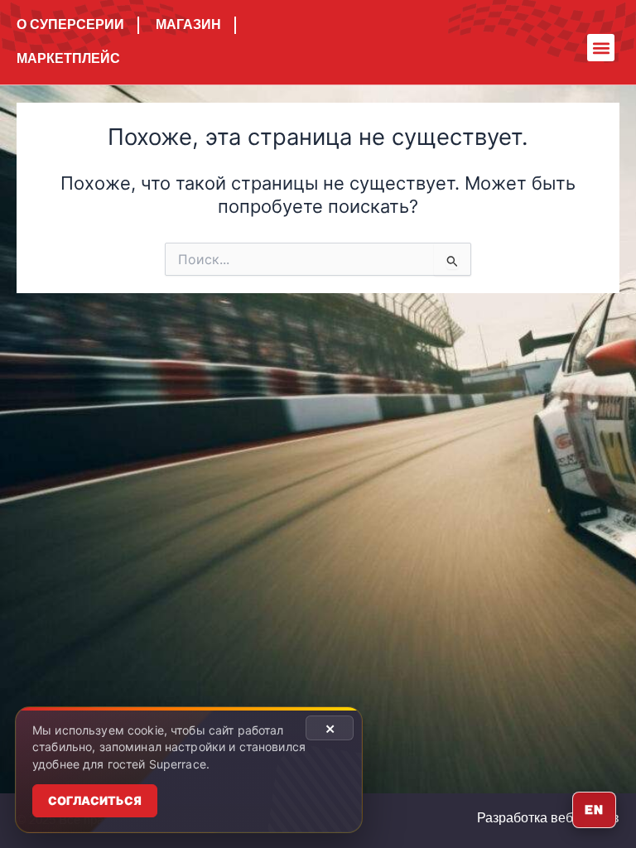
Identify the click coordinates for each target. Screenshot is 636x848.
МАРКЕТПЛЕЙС (68, 58)
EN (594, 809)
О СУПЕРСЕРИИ (70, 24)
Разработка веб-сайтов (548, 818)
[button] (600, 47)
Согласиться (95, 800)
